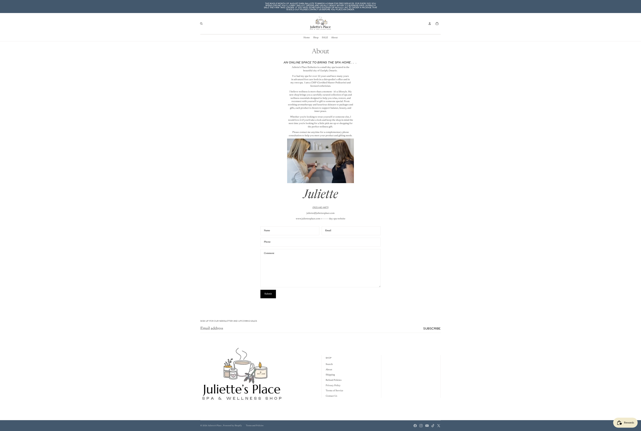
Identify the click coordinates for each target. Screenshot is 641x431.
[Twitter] (439, 426)
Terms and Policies (254, 426)
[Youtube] (427, 426)
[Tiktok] (433, 426)
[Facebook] (415, 426)
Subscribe (432, 328)
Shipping (330, 375)
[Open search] (201, 23)
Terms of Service (334, 391)
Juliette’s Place (215, 426)
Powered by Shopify (232, 426)
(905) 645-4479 (320, 207)
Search (329, 364)
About (329, 370)
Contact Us (331, 396)
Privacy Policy (333, 385)
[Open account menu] (429, 23)
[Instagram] (421, 426)
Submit (268, 294)
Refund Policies (334, 380)
